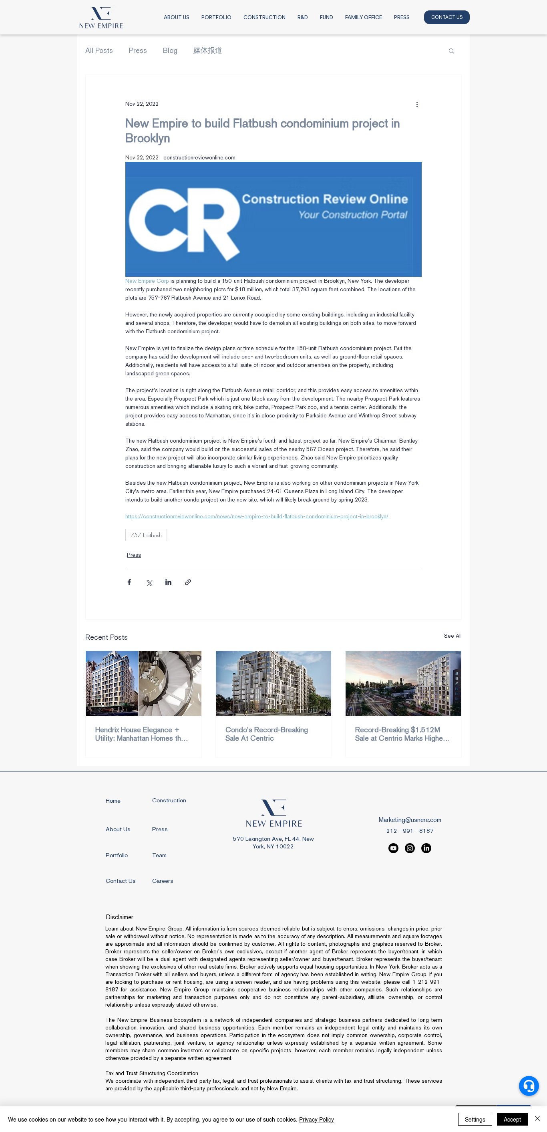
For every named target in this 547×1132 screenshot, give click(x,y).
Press (138, 50)
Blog (170, 50)
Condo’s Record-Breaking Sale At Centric (266, 733)
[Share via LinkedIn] (168, 582)
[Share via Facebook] (129, 582)
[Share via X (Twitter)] (149, 582)
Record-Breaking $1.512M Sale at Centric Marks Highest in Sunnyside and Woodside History (402, 733)
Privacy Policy (316, 1119)
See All (453, 635)
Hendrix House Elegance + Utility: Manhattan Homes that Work (141, 733)
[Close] (537, 1119)
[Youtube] (393, 848)
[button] (451, 50)
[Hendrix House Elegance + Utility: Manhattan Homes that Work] (143, 683)
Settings (475, 1119)
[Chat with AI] (529, 1086)
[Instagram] (410, 848)
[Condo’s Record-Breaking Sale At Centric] (274, 683)
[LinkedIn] (426, 848)
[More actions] (417, 104)
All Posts (99, 50)
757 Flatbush (146, 535)
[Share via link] (188, 582)
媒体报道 (207, 50)
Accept (512, 1119)
